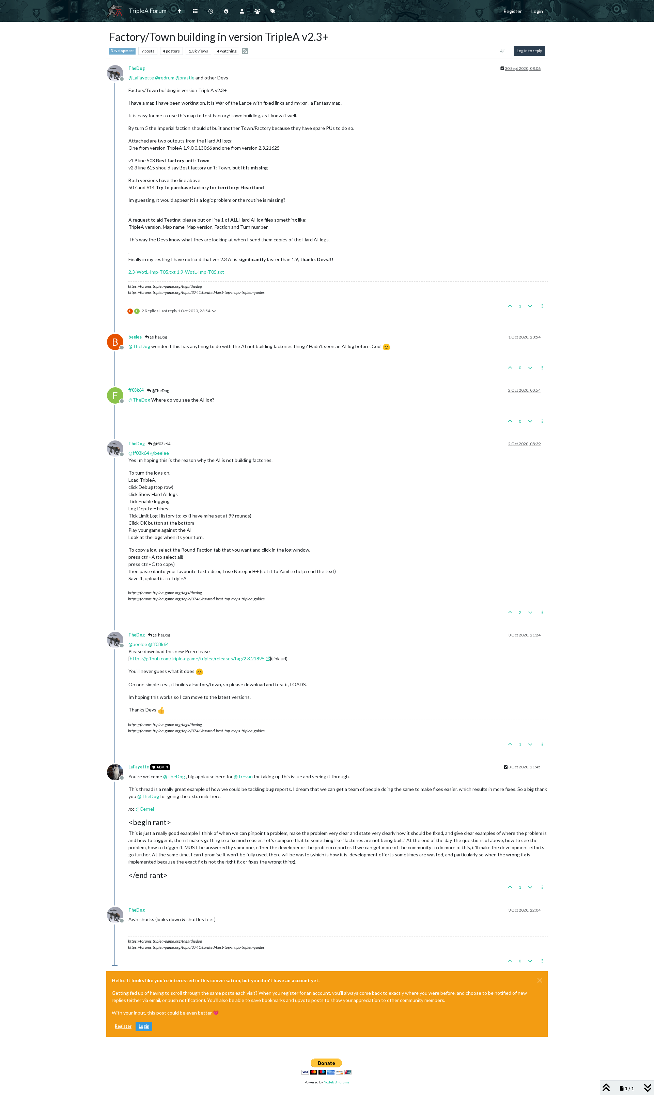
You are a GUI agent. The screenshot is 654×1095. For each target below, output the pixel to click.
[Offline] (117, 72)
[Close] (540, 980)
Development (122, 51)
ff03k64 (136, 390)
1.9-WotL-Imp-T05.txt (200, 272)
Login (144, 1026)
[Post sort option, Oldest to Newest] (502, 51)
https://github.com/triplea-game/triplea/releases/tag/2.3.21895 (197, 658)
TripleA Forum (148, 10)
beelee (135, 337)
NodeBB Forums (336, 1082)
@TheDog (158, 337)
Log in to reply (529, 50)
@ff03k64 (161, 443)
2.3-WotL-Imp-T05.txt (152, 272)
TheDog (136, 68)
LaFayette (138, 766)
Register (123, 1026)
